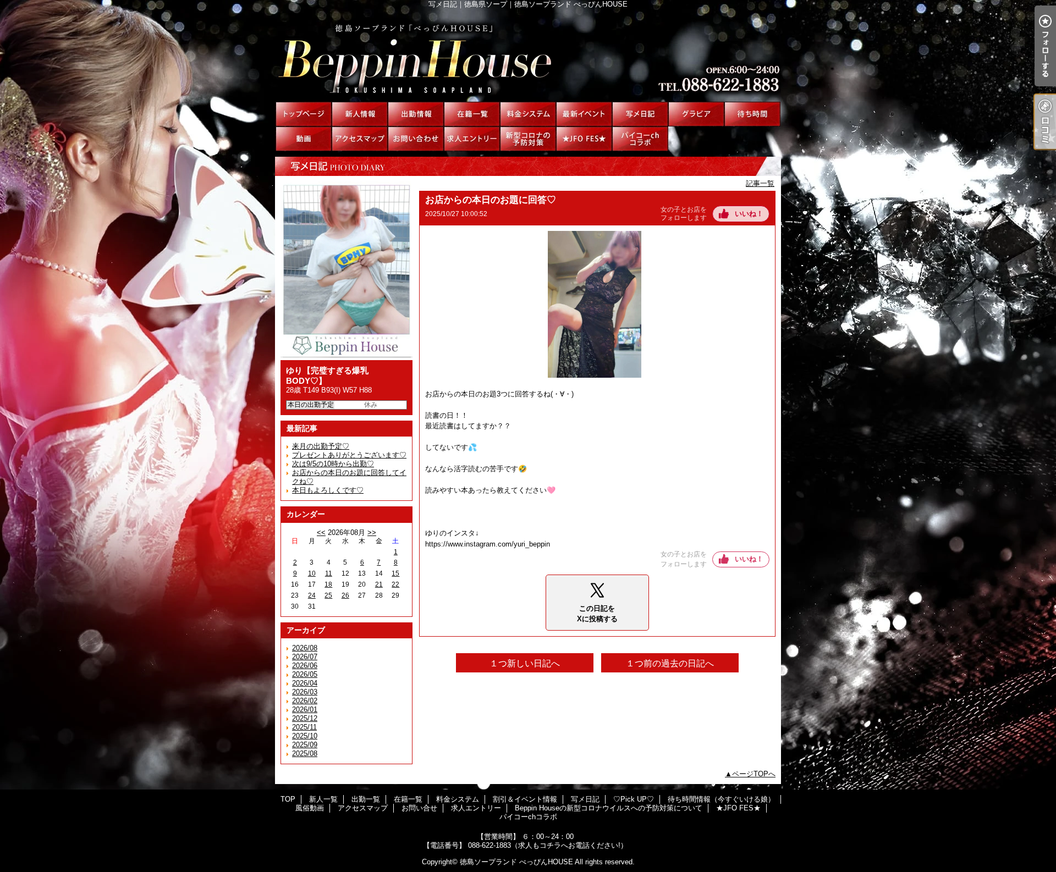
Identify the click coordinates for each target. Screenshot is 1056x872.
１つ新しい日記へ (525, 663)
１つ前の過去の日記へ (670, 663)
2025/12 (304, 718)
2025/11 (304, 727)
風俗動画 (304, 138)
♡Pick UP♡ (696, 114)
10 (312, 573)
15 (395, 573)
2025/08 (304, 753)
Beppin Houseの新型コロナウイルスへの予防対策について (528, 138)
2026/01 (304, 709)
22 (395, 584)
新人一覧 (360, 114)
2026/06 (304, 665)
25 (328, 595)
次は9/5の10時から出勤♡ (333, 464)
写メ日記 (640, 114)
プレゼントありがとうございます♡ (349, 455)
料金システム (528, 114)
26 (345, 595)
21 (379, 584)
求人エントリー (472, 138)
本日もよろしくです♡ (328, 490)
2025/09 (304, 745)
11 (328, 573)
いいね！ (749, 213)
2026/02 (304, 701)
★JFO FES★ (584, 138)
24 (312, 595)
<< (321, 532)
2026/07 (304, 657)
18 (328, 584)
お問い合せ (416, 138)
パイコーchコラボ (640, 138)
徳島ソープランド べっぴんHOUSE (516, 862)
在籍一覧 (472, 114)
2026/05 (304, 674)
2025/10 (304, 736)
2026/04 (304, 683)
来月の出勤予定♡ (320, 446)
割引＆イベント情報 (584, 114)
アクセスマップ (360, 138)
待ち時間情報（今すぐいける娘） (752, 114)
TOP (304, 114)
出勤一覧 (416, 114)
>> (371, 532)
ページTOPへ (754, 774)
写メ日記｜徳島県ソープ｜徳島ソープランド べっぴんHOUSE (528, 55)
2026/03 (304, 692)
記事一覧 (760, 183)
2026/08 (304, 648)
